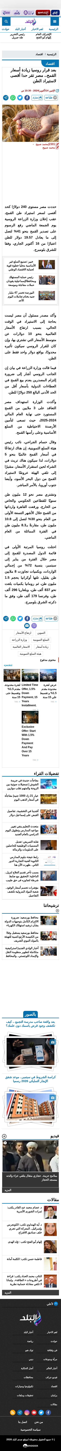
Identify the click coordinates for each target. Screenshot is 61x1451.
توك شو (29, 1350)
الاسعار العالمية (21, 646)
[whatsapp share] (13, 97)
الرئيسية (53, 29)
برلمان (54, 1395)
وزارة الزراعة (19, 639)
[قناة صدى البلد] (55, 12)
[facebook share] (27, 97)
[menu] (54, 21)
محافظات (28, 1377)
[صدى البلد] (30, 21)
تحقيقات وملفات (25, 1395)
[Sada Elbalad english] (6, 12)
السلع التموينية (41, 639)
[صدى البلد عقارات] (16, 12)
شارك (36, 97)
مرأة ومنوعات (50, 1359)
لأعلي (50, 1304)
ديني (31, 1359)
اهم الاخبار (37, 29)
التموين (41, 632)
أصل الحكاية (27, 1368)
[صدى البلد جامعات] (28, 12)
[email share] (5, 97)
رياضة (30, 1341)
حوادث (54, 1341)
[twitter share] (20, 97)
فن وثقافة (52, 1350)
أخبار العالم (51, 1368)
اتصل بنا (22, 1422)
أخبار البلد (20, 29)
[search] (6, 21)
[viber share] (34, 625)
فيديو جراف (51, 1377)
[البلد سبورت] (43, 12)
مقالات (53, 1404)
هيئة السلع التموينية (30, 653)
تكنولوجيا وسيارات (24, 1386)
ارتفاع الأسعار (23, 632)
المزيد (8, 1190)
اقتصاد (39, 54)
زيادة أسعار (42, 646)
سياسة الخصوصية (30, 1429)
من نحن (38, 1422)
